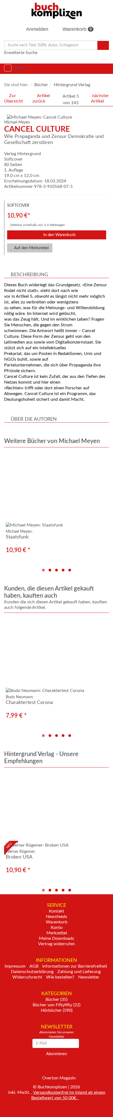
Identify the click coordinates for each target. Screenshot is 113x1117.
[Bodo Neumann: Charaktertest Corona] (56, 655)
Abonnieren (56, 1054)
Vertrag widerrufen (56, 944)
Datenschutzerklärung (32, 972)
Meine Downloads (56, 938)
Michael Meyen (17, 122)
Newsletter (88, 977)
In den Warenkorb (58, 235)
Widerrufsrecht (27, 977)
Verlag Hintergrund (22, 154)
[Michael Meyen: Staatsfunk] (56, 490)
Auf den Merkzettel (31, 248)
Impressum (15, 966)
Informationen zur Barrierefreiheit (74, 966)
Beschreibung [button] (29, 274)
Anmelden (36, 29)
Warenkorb (76, 29)
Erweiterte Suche (20, 52)
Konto (57, 927)
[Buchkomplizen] (57, 10)
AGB (33, 966)
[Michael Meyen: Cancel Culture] (58, 117)
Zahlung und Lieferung (79, 972)
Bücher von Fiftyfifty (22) (56, 1005)
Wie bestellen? (60, 977)
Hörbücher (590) (56, 1010)
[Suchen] (103, 45)
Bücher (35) (56, 999)
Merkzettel (56, 933)
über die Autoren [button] (34, 419)
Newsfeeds (56, 916)
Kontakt (56, 911)
